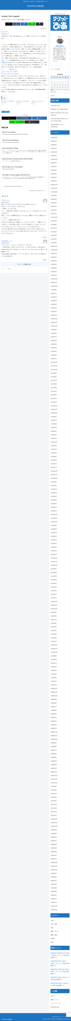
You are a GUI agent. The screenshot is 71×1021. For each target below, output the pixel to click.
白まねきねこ (5, 241)
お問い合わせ (56, 1016)
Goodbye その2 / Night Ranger (59, 109)
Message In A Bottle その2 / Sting (59, 953)
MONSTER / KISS (55, 977)
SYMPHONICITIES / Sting (57, 961)
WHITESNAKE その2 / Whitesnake (57, 125)
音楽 (8, 111)
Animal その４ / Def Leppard (23, 101)
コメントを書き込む (24, 264)
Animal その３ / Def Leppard (7, 101)
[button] (39, 24)
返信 (45, 237)
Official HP (4, 62)
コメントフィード (56, 1003)
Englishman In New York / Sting (59, 969)
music (4, 111)
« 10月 (52, 95)
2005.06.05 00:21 (5, 202)
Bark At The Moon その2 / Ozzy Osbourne (59, 114)
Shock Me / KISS (55, 105)
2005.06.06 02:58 (5, 242)
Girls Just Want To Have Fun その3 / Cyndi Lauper (59, 120)
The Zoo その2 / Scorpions (37, 101)
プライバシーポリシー (65, 1016)
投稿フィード (54, 999)
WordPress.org (55, 1007)
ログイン (53, 996)
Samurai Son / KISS (56, 983)
